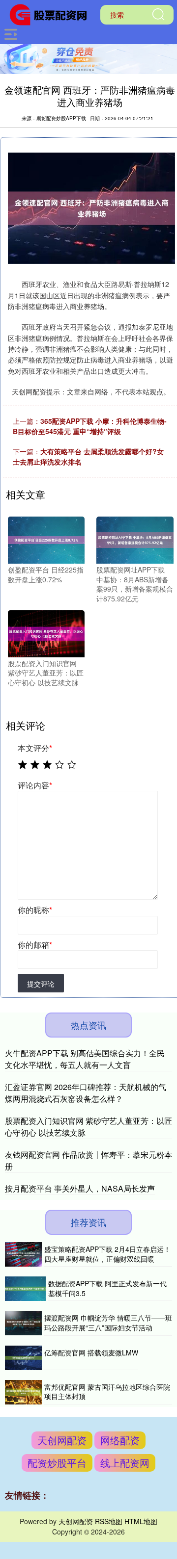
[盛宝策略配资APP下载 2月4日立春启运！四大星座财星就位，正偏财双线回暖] (23, 1254)
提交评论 (41, 983)
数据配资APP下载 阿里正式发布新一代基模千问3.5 (107, 1288)
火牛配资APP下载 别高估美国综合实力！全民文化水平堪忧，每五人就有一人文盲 (85, 1058)
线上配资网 (124, 1462)
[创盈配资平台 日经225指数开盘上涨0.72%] (46, 539)
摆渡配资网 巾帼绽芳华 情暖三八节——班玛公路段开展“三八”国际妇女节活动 (108, 1322)
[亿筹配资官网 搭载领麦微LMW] (23, 1358)
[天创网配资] (51, 14)
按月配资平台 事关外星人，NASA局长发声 (80, 1188)
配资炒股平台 (57, 1462)
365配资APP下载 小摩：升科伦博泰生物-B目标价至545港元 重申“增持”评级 (90, 426)
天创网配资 (62, 1440)
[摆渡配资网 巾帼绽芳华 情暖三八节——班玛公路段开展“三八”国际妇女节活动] (23, 1323)
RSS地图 (108, 1521)
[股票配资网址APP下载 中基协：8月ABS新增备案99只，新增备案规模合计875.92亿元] (134, 539)
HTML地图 (140, 1521)
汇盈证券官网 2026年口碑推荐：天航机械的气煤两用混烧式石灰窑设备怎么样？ (85, 1092)
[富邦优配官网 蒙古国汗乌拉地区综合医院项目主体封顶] (23, 1392)
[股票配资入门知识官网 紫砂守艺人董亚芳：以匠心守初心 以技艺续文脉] (46, 632)
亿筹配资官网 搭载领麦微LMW (91, 1352)
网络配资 (120, 1440)
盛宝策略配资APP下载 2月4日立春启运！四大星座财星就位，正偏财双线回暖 (107, 1254)
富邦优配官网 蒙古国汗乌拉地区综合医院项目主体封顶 (107, 1392)
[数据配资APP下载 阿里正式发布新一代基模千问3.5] (25, 1288)
